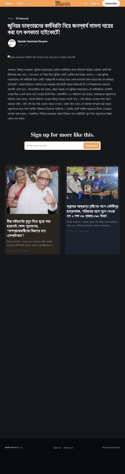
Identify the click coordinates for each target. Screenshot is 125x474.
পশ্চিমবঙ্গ (20, 3)
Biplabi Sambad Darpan (33, 41)
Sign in (95, 3)
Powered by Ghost (111, 447)
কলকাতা (11, 18)
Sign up (57, 447)
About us (68, 447)
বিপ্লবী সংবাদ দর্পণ (10, 447)
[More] (29, 3)
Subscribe (111, 3)
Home (8, 3)
